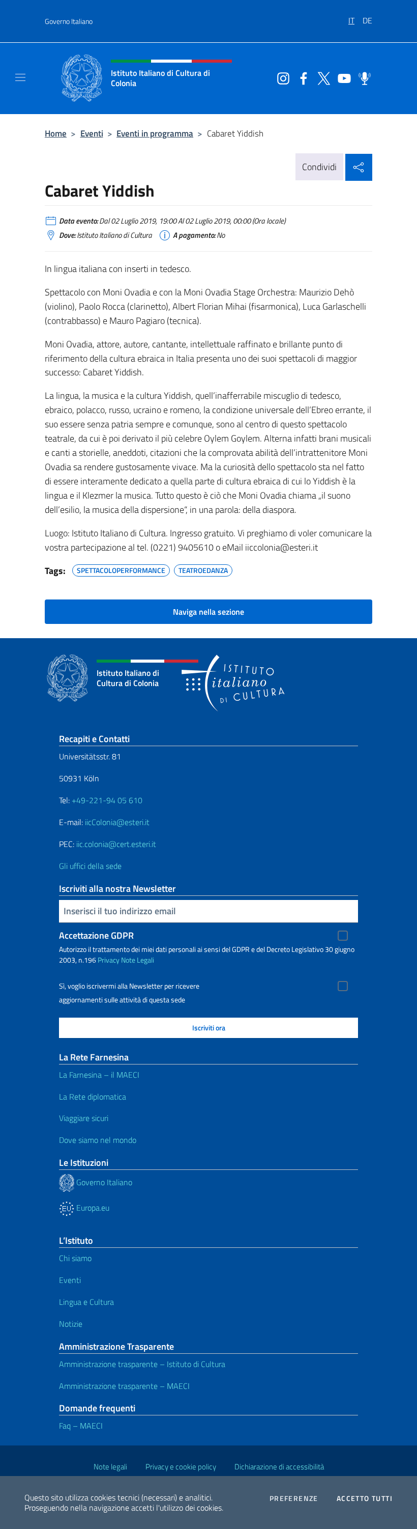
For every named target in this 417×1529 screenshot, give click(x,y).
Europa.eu (91, 1208)
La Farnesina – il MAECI (99, 1075)
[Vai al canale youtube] (342, 77)
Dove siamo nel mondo (97, 1140)
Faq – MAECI (81, 1425)
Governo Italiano (69, 21)
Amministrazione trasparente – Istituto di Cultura (142, 1364)
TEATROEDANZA (203, 569)
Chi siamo (75, 1258)
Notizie (70, 1324)
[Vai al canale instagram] (281, 77)
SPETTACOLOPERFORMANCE (121, 569)
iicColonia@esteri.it (117, 822)
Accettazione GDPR (96, 935)
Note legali (110, 1466)
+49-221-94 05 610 (107, 800)
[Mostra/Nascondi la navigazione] (20, 77)
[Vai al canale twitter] (321, 77)
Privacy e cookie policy (180, 1466)
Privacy (109, 959)
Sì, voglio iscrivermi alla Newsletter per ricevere (129, 986)
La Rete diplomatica (92, 1096)
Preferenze (294, 1498)
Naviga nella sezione (208, 612)
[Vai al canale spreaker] (362, 77)
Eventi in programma (154, 133)
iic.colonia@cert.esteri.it (116, 844)
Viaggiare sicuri (83, 1118)
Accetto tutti (365, 1498)
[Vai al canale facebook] (301, 77)
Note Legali (137, 959)
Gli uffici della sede (90, 866)
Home (56, 133)
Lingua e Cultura (86, 1302)
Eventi (91, 133)
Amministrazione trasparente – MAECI (124, 1386)
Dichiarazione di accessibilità (279, 1466)
